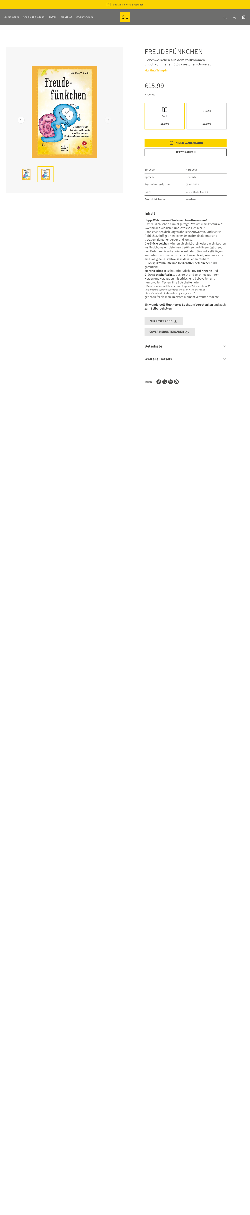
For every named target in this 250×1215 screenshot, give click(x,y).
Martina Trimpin (156, 70)
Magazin (53, 17)
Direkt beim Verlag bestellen (128, 4)
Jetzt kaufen (185, 152)
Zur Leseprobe (160, 321)
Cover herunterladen (166, 332)
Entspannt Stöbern (128, 10)
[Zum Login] (234, 17)
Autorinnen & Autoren (34, 17)
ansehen (191, 199)
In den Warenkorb (189, 143)
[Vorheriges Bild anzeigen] (21, 120)
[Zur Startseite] (125, 17)
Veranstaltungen (84, 17)
